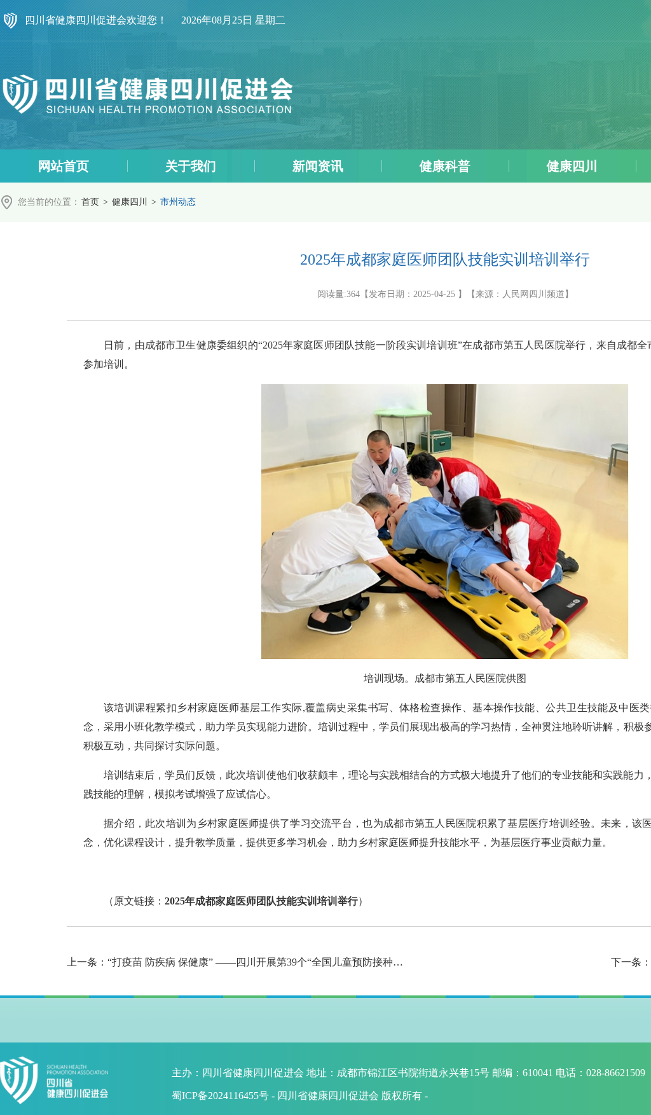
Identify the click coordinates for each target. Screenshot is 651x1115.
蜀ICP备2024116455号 (220, 1095)
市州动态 (178, 202)
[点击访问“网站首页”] (147, 95)
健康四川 (129, 202)
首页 (90, 202)
